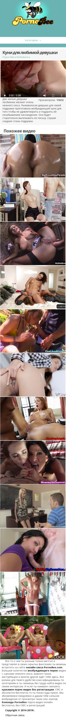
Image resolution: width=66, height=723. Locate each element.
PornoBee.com (53, 667)
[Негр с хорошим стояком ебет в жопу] (33, 418)
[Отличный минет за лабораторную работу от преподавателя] (33, 506)
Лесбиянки (22, 57)
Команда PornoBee (14, 702)
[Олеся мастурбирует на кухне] (33, 594)
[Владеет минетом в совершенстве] (33, 550)
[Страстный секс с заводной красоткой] (33, 199)
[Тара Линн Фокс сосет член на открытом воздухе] (33, 331)
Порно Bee (8, 57)
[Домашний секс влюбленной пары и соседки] (33, 462)
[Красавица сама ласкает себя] (33, 375)
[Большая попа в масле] (33, 156)
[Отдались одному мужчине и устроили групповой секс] (33, 637)
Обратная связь (15, 715)
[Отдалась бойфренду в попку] (33, 243)
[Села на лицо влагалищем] (33, 287)
